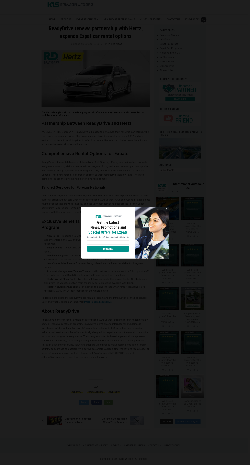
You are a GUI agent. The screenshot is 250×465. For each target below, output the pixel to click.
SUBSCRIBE (108, 249)
